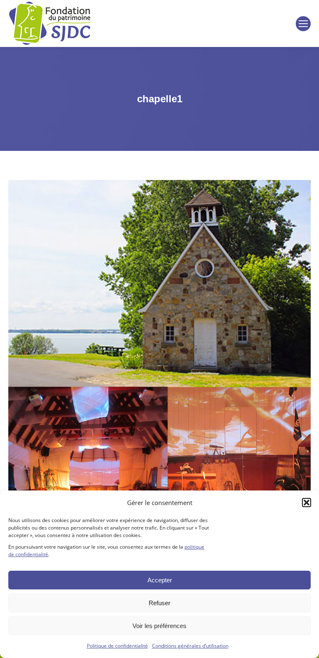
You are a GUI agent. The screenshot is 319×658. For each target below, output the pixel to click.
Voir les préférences (159, 625)
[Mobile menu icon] (303, 23)
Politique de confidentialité (117, 645)
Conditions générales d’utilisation (190, 645)
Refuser (159, 602)
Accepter (159, 580)
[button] (306, 502)
